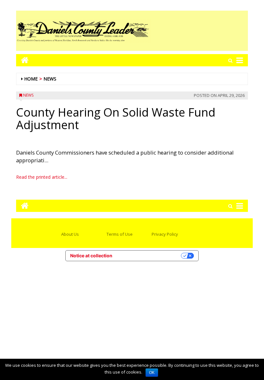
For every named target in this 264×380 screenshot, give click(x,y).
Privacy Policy (165, 234)
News (49, 79)
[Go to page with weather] (199, 31)
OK (152, 372)
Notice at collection (91, 255)
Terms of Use (120, 234)
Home (31, 79)
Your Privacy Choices (149, 255)
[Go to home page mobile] (22, 60)
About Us (70, 234)
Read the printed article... (41, 177)
